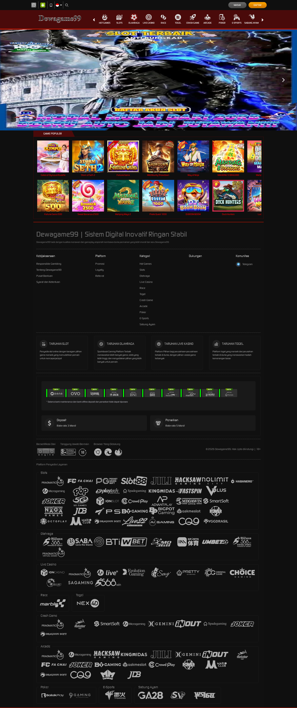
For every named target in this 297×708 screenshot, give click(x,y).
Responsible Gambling (48, 263)
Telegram (247, 264)
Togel (178, 22)
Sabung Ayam (251, 22)
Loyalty (99, 270)
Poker (222, 22)
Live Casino (149, 22)
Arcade (207, 22)
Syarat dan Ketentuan (48, 282)
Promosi (99, 263)
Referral (99, 276)
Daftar (257, 5)
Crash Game (192, 22)
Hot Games (104, 22)
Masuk (237, 5)
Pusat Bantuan (44, 276)
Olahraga (134, 22)
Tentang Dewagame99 (48, 270)
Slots (119, 22)
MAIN (56, 156)
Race (163, 22)
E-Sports (236, 22)
